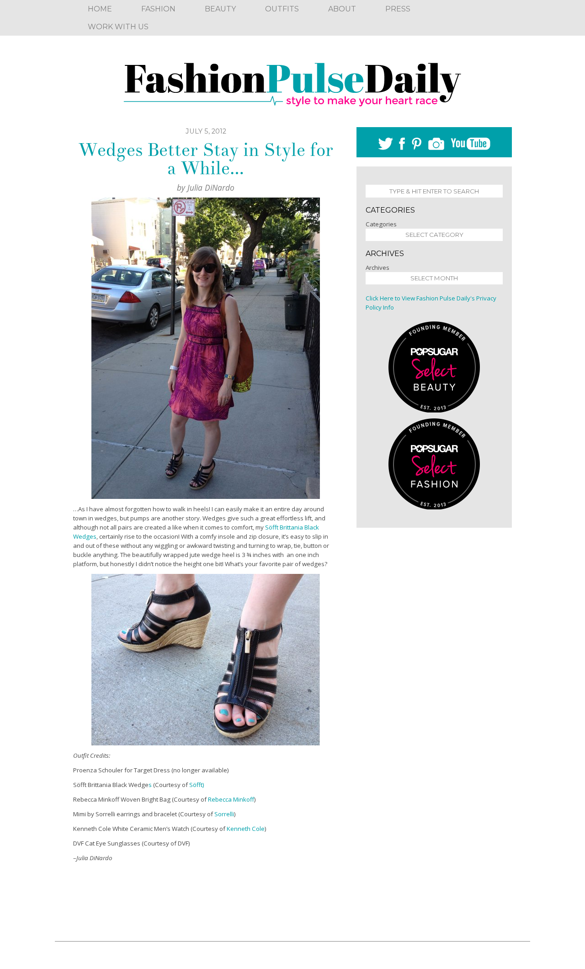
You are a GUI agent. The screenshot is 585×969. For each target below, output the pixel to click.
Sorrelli (224, 814)
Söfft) (196, 785)
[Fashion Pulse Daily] (292, 81)
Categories (381, 224)
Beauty (220, 9)
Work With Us (118, 26)
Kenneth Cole (246, 828)
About (342, 9)
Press (397, 9)
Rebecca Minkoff (231, 799)
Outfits (282, 9)
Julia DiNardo (210, 187)
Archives (377, 267)
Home (100, 9)
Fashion (158, 9)
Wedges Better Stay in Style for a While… (205, 159)
